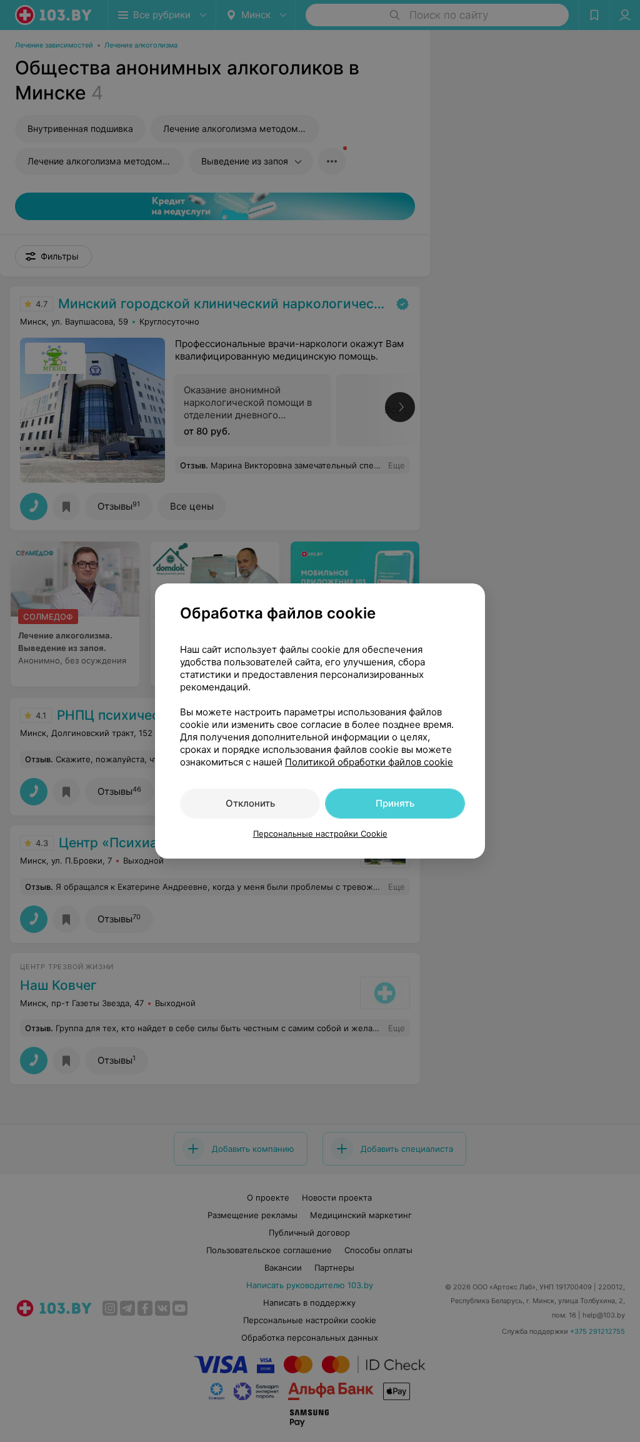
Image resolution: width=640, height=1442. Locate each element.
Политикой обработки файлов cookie (369, 762)
